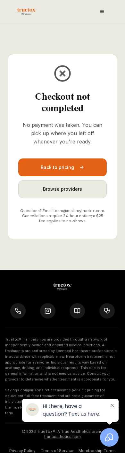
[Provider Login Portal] (107, 311)
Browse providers (62, 189)
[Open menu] (102, 11)
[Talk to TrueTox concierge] (18, 311)
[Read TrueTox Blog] (77, 311)
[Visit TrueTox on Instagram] (47, 311)
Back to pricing (57, 167)
